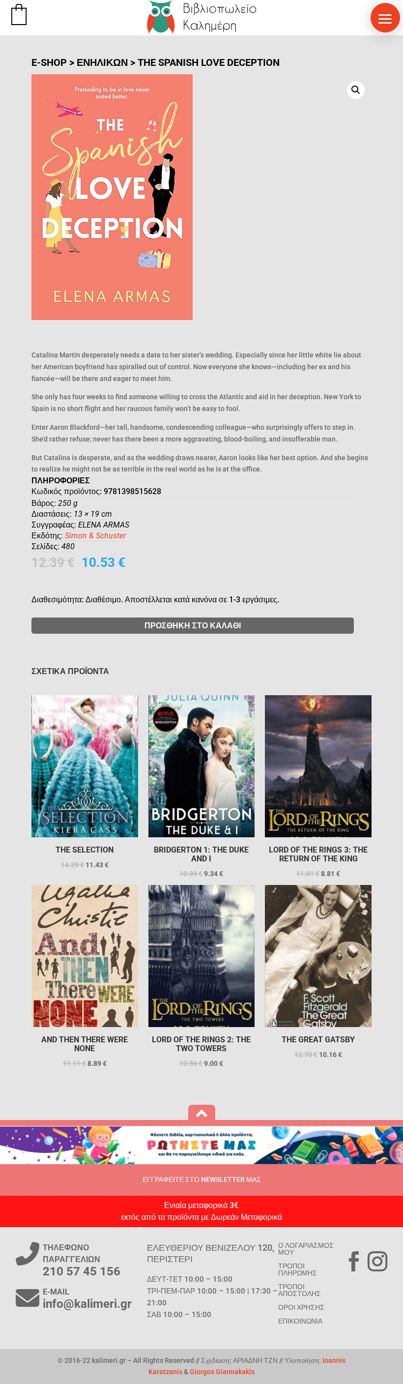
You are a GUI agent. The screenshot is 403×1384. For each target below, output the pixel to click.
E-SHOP (49, 62)
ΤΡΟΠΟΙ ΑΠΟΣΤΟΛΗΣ (299, 1290)
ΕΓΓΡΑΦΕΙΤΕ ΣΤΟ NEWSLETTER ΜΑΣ (202, 1179)
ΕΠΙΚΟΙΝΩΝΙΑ (300, 1321)
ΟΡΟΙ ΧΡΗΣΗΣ (301, 1307)
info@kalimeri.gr (87, 1304)
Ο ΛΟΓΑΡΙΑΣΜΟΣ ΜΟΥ (306, 1248)
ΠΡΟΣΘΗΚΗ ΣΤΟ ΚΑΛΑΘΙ (192, 625)
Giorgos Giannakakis (222, 1372)
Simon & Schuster (95, 535)
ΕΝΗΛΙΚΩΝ (102, 62)
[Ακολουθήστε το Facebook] (354, 1261)
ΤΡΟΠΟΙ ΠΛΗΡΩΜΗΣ (297, 1269)
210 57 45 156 (81, 1271)
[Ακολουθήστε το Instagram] (377, 1261)
